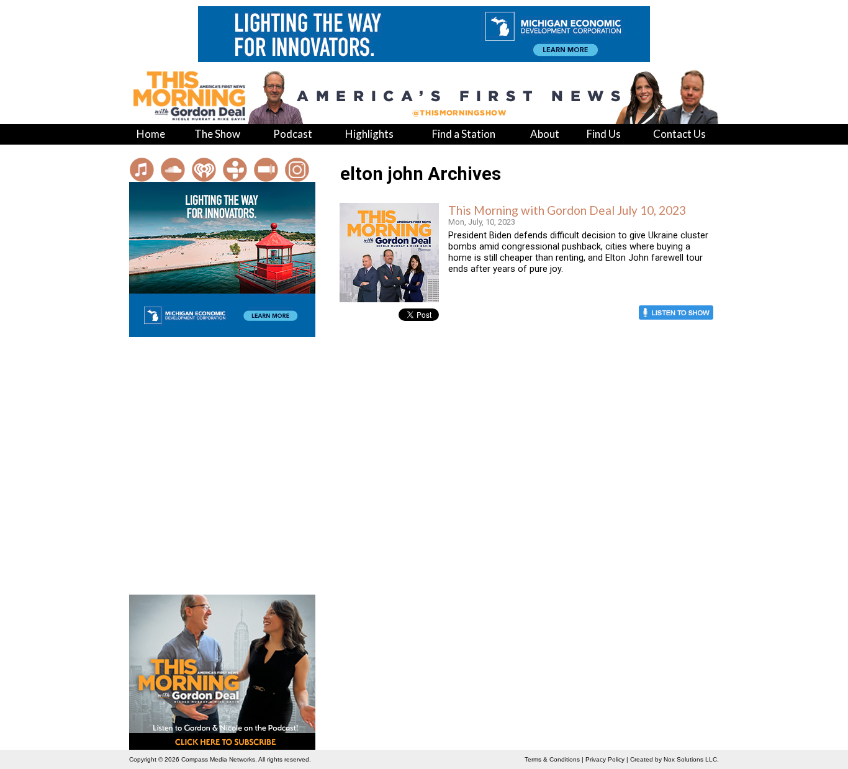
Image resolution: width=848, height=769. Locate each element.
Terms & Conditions (552, 759)
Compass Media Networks (218, 759)
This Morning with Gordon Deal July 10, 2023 (567, 210)
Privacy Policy (605, 759)
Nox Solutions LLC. (691, 759)
